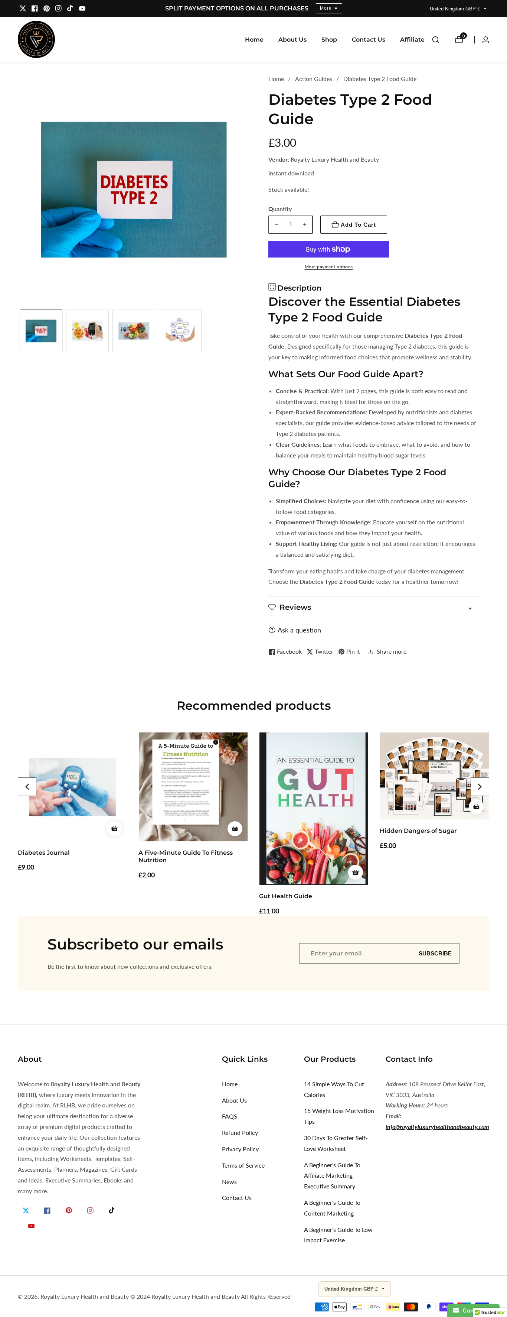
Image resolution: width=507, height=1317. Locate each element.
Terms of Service (243, 1165)
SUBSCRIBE (435, 953)
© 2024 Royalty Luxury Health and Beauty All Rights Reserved (210, 1297)
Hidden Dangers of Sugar (418, 830)
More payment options (329, 266)
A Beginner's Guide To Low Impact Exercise (338, 1235)
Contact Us (368, 39)
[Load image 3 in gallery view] (133, 331)
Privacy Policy (240, 1148)
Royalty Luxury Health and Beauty (84, 1297)
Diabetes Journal (44, 852)
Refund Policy (240, 1132)
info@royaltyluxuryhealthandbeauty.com (437, 1126)
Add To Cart (358, 224)
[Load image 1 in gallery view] (41, 331)
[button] (27, 786)
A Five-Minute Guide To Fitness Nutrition (185, 856)
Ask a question (299, 630)
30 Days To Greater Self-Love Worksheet (336, 1143)
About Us (292, 39)
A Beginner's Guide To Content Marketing (332, 1208)
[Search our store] (439, 39)
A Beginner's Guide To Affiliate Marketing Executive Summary (332, 1175)
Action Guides (313, 78)
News (229, 1181)
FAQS (229, 1116)
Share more (391, 651)
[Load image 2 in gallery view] (87, 331)
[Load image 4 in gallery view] (180, 331)
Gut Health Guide (285, 896)
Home (254, 39)
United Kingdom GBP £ (455, 9)
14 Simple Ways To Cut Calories (334, 1089)
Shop (329, 39)
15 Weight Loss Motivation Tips (339, 1116)
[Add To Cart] (114, 828)
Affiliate (412, 39)
